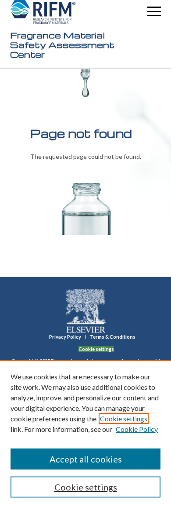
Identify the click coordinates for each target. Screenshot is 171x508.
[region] (85, 434)
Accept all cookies (86, 459)
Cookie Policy (137, 429)
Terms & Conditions (112, 337)
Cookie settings (123, 418)
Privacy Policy (65, 337)
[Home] (43, 12)
